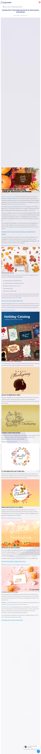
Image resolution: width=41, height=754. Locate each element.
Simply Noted (14, 227)
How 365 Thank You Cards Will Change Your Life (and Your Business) (17, 564)
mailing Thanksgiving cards (14, 215)
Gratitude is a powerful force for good (8, 196)
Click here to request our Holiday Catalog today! (13, 561)
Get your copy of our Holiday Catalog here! (12, 301)
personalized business (26, 241)
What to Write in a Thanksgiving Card (12, 245)
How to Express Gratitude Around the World (13, 518)
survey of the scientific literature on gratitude (18, 275)
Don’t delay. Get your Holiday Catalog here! (12, 620)
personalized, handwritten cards (11, 604)
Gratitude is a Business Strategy (11, 441)
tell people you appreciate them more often (17, 204)
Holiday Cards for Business (10, 310)
